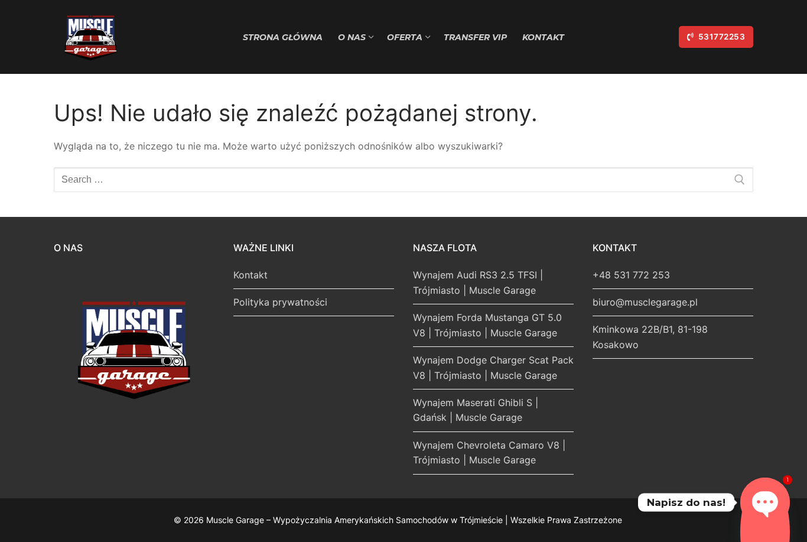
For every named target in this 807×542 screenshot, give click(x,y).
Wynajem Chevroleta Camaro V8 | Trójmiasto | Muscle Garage (489, 452)
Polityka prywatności (280, 302)
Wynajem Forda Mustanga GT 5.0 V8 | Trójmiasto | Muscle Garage (487, 325)
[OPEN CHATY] (765, 502)
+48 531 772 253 (631, 275)
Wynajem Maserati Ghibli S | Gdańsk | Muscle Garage (475, 410)
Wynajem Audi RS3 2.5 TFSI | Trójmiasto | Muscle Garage (478, 282)
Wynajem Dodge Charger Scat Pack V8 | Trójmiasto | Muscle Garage (493, 367)
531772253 (720, 36)
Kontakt (250, 275)
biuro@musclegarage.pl (645, 302)
